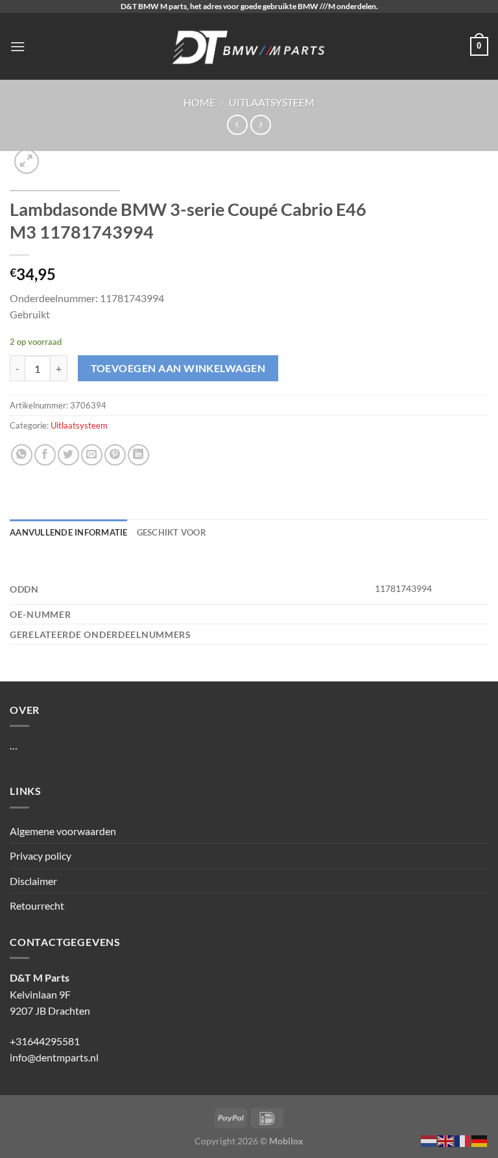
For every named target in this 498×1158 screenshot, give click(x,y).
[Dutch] (429, 1139)
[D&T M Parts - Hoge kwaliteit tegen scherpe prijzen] (249, 46)
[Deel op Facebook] (45, 455)
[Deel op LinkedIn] (138, 455)
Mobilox (286, 1140)
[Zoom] (27, 161)
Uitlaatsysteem (271, 102)
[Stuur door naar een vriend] (91, 455)
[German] (479, 1139)
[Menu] (17, 46)
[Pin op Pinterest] (115, 455)
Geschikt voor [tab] (171, 532)
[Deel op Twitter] (68, 455)
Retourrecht (37, 905)
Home (199, 102)
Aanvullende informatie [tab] (69, 532)
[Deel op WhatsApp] (21, 455)
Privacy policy (40, 855)
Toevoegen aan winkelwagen (178, 368)
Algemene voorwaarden (63, 831)
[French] (463, 1139)
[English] (446, 1139)
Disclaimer (33, 881)
